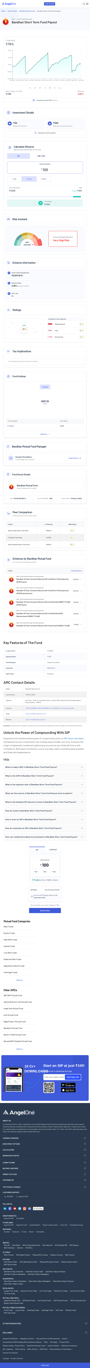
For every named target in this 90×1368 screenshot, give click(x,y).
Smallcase (15, 1232)
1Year (14, 179)
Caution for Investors (10, 1353)
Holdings (45, 387)
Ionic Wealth (20, 1218)
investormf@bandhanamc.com (36, 714)
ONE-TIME (41, 156)
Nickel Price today (61, 1291)
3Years (29, 179)
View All (19, 980)
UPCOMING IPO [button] (8, 1180)
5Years (43, 179)
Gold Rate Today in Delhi (34, 1271)
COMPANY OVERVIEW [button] (10, 1138)
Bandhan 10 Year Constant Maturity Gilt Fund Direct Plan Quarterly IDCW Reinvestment (42, 591)
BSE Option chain (10, 1264)
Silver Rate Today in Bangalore (40, 1281)
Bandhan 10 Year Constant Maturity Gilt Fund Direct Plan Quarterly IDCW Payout (42, 580)
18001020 (10, 1196)
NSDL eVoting (32, 1349)
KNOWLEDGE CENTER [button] (11, 1156)
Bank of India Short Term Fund (18, 530)
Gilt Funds (59, 1310)
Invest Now (45, 910)
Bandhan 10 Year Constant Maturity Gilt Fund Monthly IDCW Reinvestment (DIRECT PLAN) (39, 614)
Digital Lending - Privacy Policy (14, 1346)
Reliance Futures (56, 1255)
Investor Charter (53, 1346)
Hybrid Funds (9, 946)
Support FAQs (23, 1196)
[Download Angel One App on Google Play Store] (68, 1085)
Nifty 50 (7, 1245)
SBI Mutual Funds (29, 1300)
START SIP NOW (49, 4)
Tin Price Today (9, 1293)
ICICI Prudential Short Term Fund (19, 544)
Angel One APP (9, 1225)
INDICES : (6, 1243)
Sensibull (7, 1232)
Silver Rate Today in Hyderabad (15, 1281)
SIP (18, 156)
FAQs (46, 1342)
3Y (50, 88)
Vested (31, 1232)
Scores (64, 1339)
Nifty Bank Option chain (28, 1262)
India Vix (20, 1248)
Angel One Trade (21, 1225)
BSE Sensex (74, 1245)
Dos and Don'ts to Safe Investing (48, 1339)
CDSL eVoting (20, 1349)
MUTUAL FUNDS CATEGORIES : (14, 1308)
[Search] (84, 4)
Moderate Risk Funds (12, 959)
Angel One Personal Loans (36, 1346)
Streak (24, 1232)
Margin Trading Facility (50, 1225)
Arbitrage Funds (10, 972)
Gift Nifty (29, 1248)
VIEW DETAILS (74, 458)
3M (35, 88)
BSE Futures (69, 1255)
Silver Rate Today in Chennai (63, 1281)
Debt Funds (8, 926)
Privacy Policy (64, 1342)
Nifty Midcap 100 (61, 1245)
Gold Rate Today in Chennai (55, 1271)
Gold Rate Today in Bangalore (38, 1274)
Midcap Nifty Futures (40, 1255)
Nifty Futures (9, 1255)
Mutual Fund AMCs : (11, 1298)
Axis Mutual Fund (11, 1015)
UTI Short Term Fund (15, 537)
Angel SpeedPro (35, 1225)
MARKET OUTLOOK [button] (10, 1174)
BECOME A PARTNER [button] (10, 1168)
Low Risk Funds (10, 952)
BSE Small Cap (9, 1248)
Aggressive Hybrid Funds (14, 966)
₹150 (44, 872)
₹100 (35, 872)
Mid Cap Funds (71, 1310)
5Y (55, 88)
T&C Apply (53, 1342)
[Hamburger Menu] (87, 4)
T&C (57, 905)
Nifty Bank (16, 1245)
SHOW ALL (44, 434)
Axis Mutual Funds (44, 1300)
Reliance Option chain (69, 1262)
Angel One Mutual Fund (13, 1008)
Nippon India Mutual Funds (13, 1303)
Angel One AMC (9, 1218)
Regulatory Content (27, 1339)
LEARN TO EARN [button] (9, 1163)
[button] (45, 767)
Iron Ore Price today (77, 1291)
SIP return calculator (74, 738)
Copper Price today (11, 1291)
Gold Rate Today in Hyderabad (14, 1274)
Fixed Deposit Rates (76, 1225)
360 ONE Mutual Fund (13, 995)
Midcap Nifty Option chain (49, 1262)
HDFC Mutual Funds (60, 1300)
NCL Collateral (8, 1349)
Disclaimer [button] (7, 1333)
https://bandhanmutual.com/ (35, 719)
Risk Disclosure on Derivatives (60, 1349)
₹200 (54, 872)
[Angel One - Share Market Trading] (9, 3)
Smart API (63, 1225)
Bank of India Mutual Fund (15, 1034)
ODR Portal (43, 1349)
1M (30, 88)
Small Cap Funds (33, 1310)
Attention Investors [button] (12, 1323)
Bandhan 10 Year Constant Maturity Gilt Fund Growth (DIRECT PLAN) (43, 626)
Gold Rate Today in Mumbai (13, 1271)
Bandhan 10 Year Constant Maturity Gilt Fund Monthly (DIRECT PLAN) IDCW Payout (43, 603)
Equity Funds (9, 933)
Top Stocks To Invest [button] (12, 1187)
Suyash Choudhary (23, 457)
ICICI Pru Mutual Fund (77, 1300)
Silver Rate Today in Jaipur (13, 1284)
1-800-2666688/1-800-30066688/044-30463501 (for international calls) (50, 708)
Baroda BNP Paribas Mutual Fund (18, 1041)
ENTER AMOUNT (45, 164)
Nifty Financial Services (31, 1245)
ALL (60, 88)
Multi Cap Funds (9, 1313)
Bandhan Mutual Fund (13, 1028)
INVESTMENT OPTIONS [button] (11, 1144)
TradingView (40, 1232)
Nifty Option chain (10, 1262)
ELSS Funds (8, 1310)
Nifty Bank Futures (23, 1255)
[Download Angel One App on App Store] (68, 1090)
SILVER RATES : (8, 1279)
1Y (45, 88)
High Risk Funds (10, 939)
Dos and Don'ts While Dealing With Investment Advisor (22, 1342)
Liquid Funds (20, 1310)
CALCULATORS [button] (8, 1150)
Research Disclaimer (10, 1339)
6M (40, 88)
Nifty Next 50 (47, 1245)
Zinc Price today (45, 1291)
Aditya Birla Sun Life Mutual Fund (18, 1002)
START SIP (45, 1365)
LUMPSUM (53, 850)
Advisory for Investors (69, 1346)
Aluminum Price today (29, 1291)
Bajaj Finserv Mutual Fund (15, 1021)
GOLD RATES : (8, 1269)
